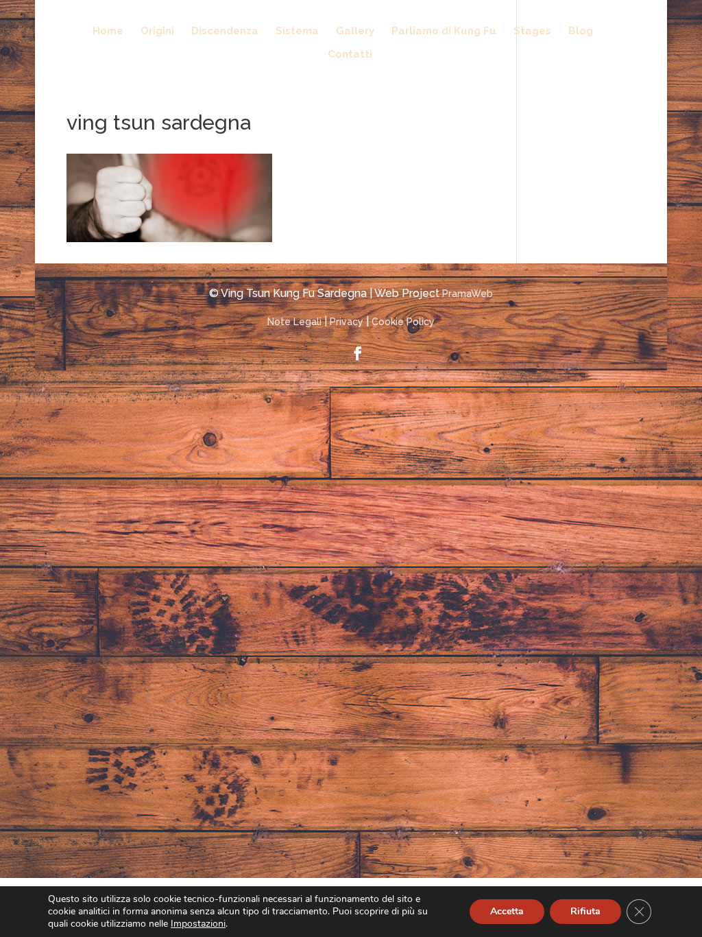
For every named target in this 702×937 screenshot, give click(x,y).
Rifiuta (585, 911)
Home (108, 31)
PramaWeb (467, 293)
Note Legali (294, 321)
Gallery (355, 31)
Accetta (507, 911)
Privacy (346, 321)
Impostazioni (198, 924)
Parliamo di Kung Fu (443, 31)
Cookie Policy (403, 321)
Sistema (297, 31)
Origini (157, 31)
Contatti (350, 54)
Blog (580, 31)
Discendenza (224, 31)
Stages (532, 31)
